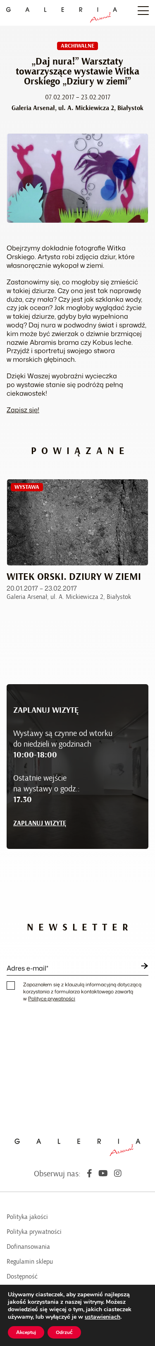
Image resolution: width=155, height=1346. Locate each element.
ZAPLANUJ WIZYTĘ (39, 823)
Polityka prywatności (34, 1231)
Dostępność (22, 1276)
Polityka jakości (27, 1217)
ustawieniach (102, 1317)
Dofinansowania (28, 1246)
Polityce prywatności (51, 998)
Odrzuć (64, 1332)
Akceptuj (26, 1332)
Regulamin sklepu (30, 1261)
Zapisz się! (23, 409)
